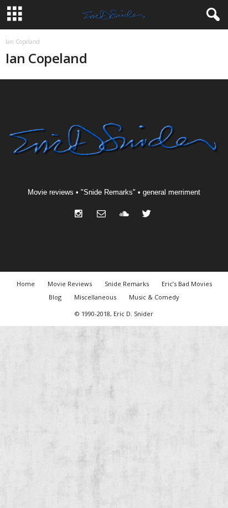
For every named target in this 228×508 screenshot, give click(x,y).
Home (26, 284)
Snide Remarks (127, 284)
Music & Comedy (154, 297)
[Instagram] (81, 215)
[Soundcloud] (126, 215)
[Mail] (103, 215)
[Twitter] (148, 215)
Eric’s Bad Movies (187, 284)
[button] (211, 15)
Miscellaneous (95, 297)
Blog (55, 297)
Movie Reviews (70, 284)
